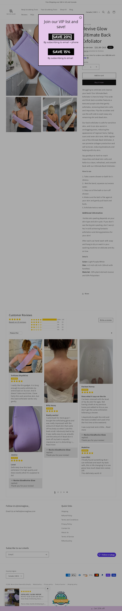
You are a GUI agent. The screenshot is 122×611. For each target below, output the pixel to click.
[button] (80, 17)
